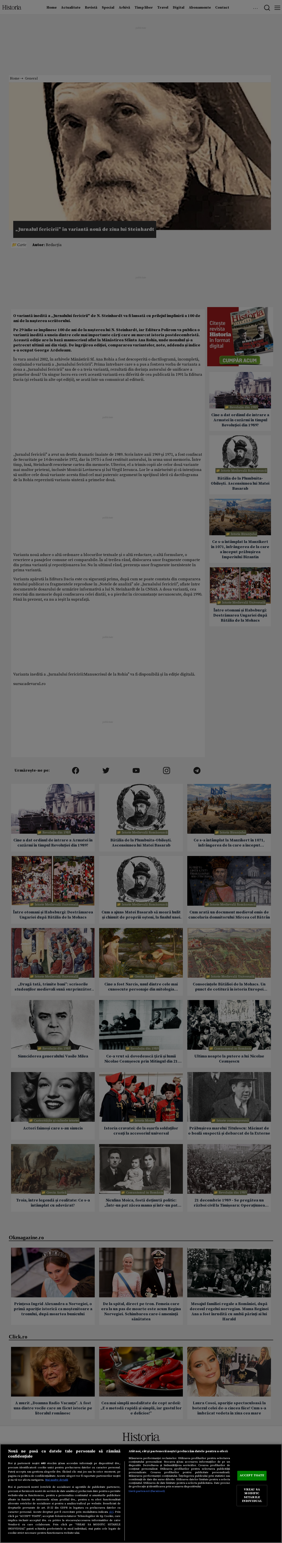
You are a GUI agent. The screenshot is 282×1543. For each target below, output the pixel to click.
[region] (141, 1493)
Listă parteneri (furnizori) (147, 1491)
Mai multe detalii (56, 1480)
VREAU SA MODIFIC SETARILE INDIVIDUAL (252, 1495)
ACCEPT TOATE (252, 1476)
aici (111, 1512)
